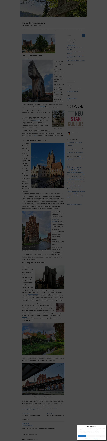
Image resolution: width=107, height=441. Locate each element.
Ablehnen (91, 436)
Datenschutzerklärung (92, 438)
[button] (104, 426)
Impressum (98, 438)
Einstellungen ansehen (100, 436)
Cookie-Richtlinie (86, 438)
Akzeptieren (82, 436)
